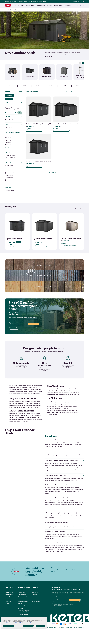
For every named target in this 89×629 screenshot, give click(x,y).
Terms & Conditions (14, 329)
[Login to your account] (80, 5)
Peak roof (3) (10, 165)
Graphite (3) (9, 127)
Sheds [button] (22, 5)
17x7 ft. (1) (8, 137)
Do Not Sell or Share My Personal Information (47, 627)
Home (6, 9)
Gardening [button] (49, 5)
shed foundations (71, 526)
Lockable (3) (9, 180)
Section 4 (34, 327)
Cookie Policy (69, 627)
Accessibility (61, 627)
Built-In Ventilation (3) (11, 173)
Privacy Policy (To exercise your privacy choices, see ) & (23, 328)
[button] (66, 604)
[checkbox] (11, 86)
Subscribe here (9, 1)
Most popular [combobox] (74, 91)
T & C (43, 1)
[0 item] (83, 5)
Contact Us (76, 1)
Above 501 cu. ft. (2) (11, 155)
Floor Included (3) (10, 177)
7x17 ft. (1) (8, 144)
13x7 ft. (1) (8, 140)
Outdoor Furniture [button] (58, 5)
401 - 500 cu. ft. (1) (10, 157)
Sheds (11, 9)
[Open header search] (77, 5)
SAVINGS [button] (17, 5)
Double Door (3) (10, 175)
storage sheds (35, 415)
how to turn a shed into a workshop (66, 491)
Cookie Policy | (13, 622)
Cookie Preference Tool (79, 627)
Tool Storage (68, 5)
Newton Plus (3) (10, 190)
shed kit (14, 403)
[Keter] (8, 5)
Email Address (55, 596)
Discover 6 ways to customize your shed (67, 480)
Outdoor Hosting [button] (41, 5)
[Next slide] (83, 63)
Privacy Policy (6, 622)
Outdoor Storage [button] (30, 5)
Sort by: (68, 91)
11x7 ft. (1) (8, 142)
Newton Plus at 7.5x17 (68, 500)
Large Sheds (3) (9, 119)
